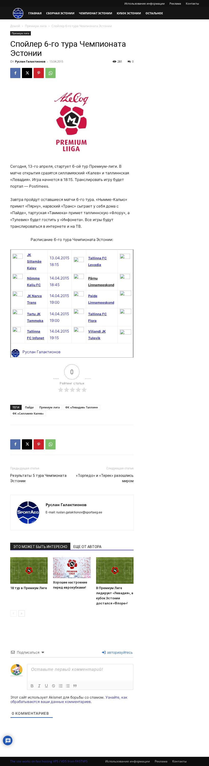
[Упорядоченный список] (60, 686)
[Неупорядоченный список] (67, 686)
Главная (35, 13)
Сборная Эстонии (60, 13)
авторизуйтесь (119, 652)
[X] (27, 73)
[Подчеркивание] (46, 686)
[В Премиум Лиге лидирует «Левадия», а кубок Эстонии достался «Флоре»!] (115, 570)
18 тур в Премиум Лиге (28, 588)
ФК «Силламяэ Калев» (28, 413)
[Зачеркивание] (53, 686)
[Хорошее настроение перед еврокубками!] (71, 567)
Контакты (192, 3)
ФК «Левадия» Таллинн (81, 407)
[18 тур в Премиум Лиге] (29, 570)
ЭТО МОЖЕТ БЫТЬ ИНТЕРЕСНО (40, 547)
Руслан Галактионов (30, 61)
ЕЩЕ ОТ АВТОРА (87, 547)
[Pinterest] (39, 73)
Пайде (29, 407)
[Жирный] (32, 686)
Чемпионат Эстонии (95, 13)
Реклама (175, 3)
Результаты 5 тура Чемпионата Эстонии (38, 478)
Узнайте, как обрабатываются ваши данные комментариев (68, 699)
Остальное (154, 13)
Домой (15, 26)
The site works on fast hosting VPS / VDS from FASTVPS (49, 761)
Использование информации (144, 3)
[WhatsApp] (50, 73)
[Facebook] (15, 73)
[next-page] (21, 613)
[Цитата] (75, 686)
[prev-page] (13, 613)
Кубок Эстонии (129, 13)
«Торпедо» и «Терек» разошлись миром (105, 478)
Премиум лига (36, 26)
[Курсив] (39, 686)
